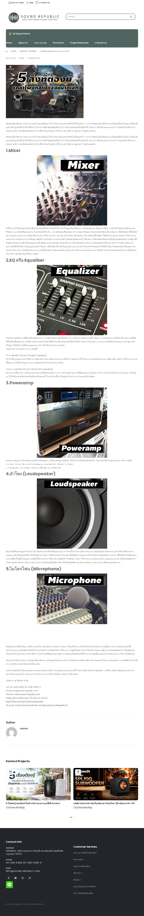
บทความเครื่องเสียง (81, 866)
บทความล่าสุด (40, 42)
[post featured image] (38, 784)
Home (9, 42)
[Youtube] (15, 878)
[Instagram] (22, 878)
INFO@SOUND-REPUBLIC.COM (23, 871)
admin (21, 58)
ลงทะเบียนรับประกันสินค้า (84, 886)
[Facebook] (8, 878)
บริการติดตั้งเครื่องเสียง (83, 893)
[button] (71, 817)
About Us (23, 42)
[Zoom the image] (9, 883)
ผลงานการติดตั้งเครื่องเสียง (85, 852)
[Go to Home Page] (7, 51)
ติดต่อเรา (77, 879)
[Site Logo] (34, 17)
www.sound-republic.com (27, 694)
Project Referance (79, 42)
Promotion (58, 42)
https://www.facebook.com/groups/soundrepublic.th (41, 705)
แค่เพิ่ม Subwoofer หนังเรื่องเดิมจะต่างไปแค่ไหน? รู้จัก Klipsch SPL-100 (104, 803)
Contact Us (101, 42)
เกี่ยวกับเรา (78, 873)
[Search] (131, 17)
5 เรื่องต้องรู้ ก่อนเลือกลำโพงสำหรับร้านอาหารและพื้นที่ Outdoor (33, 803)
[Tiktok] (29, 878)
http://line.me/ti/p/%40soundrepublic (24, 701)
